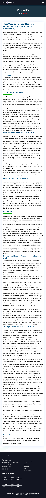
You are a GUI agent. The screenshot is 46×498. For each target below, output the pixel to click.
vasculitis (37, 42)
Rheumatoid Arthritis (28, 459)
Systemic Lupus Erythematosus (30, 460)
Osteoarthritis (26, 466)
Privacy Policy (19, 494)
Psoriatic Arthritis (27, 462)
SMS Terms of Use (26, 494)
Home (20, 13)
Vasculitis (26, 464)
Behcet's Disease (27, 470)
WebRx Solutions (35, 493)
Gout (25, 468)
